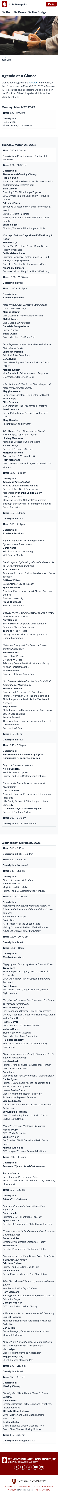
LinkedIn (41, 1467)
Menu (51, 4)
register (33, 82)
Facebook (22, 1467)
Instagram (29, 1467)
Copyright (12, 1490)
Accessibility (9, 1486)
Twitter (16, 1467)
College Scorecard (23, 1486)
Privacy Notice (47, 1486)
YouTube (35, 1467)
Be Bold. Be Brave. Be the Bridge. (24, 12)
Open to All (36, 1486)
